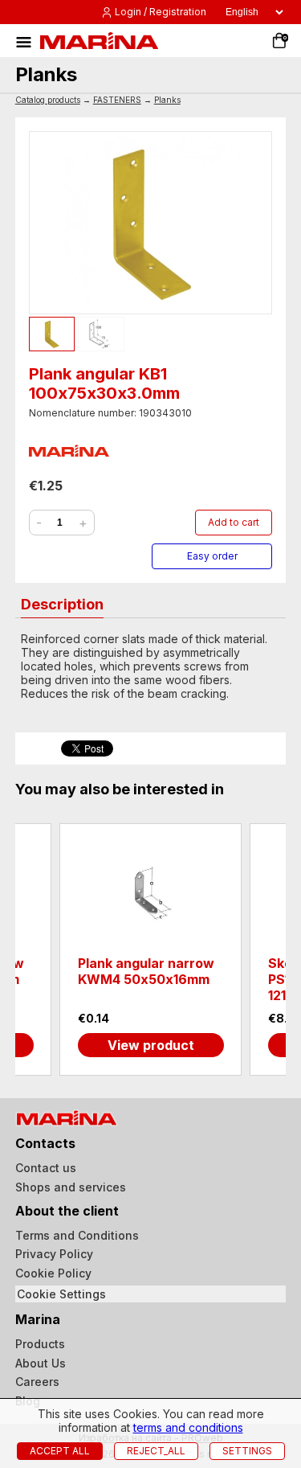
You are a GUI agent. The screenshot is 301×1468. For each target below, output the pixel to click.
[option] (150, 949)
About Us (40, 1363)
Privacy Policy (54, 1254)
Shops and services (70, 1187)
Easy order (212, 556)
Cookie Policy (53, 1273)
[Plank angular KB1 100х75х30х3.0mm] (151, 222)
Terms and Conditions (77, 1235)
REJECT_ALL (156, 1451)
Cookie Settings (61, 1294)
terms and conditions (188, 1427)
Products (40, 1344)
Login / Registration (160, 12)
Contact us (45, 1168)
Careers (37, 1381)
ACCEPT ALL (60, 1451)
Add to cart (233, 522)
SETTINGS (247, 1451)
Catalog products (47, 100)
